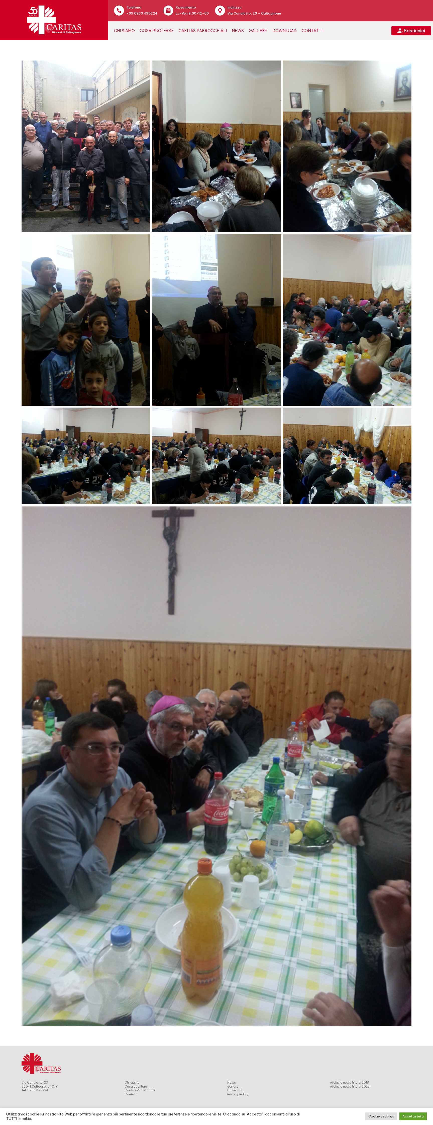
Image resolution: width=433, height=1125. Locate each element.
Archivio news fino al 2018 (349, 1082)
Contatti (312, 30)
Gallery (258, 30)
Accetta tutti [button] (413, 1116)
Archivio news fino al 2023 (350, 1086)
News (238, 30)
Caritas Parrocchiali (203, 30)
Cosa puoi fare (157, 30)
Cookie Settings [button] (381, 1116)
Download (284, 30)
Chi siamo (124, 30)
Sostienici (411, 31)
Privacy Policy (237, 1094)
